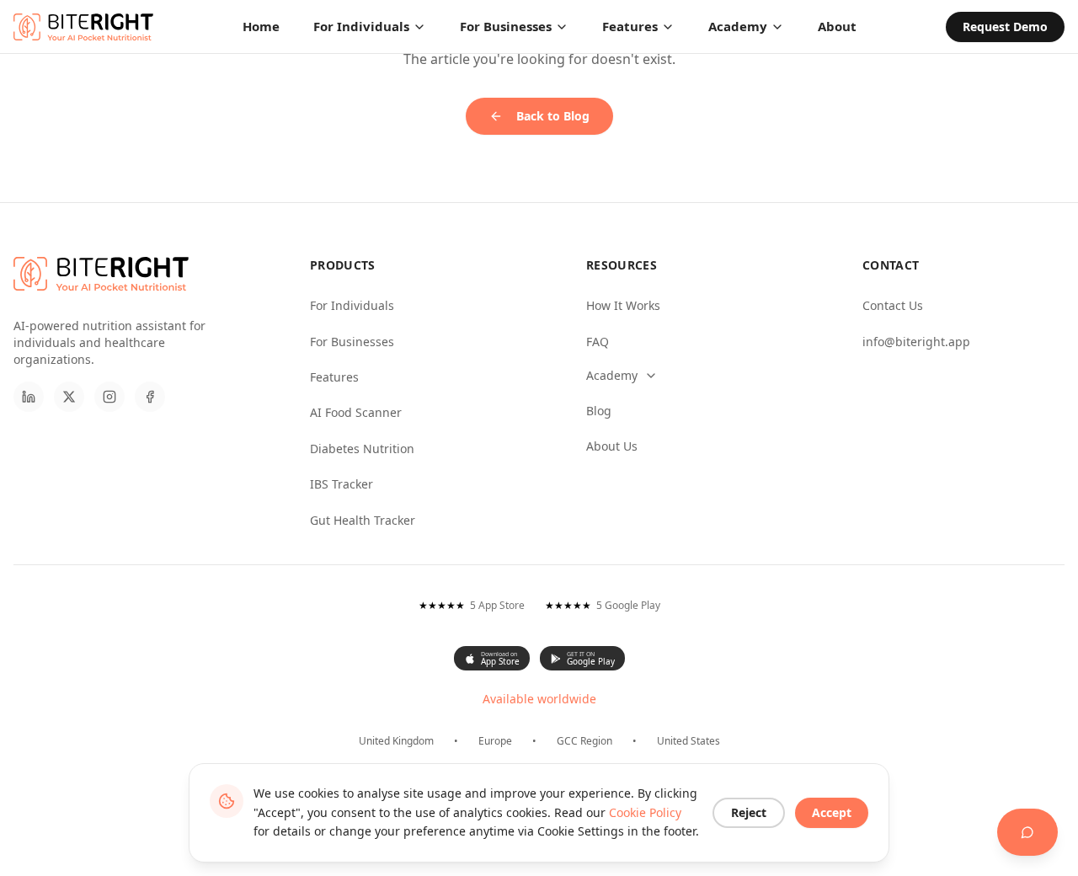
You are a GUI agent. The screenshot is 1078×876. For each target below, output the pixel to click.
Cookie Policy (645, 812)
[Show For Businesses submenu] (561, 27)
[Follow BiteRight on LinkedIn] (28, 397)
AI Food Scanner (356, 412)
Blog (598, 411)
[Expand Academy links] (651, 376)
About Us (612, 446)
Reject (748, 812)
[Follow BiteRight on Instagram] (109, 397)
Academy (737, 26)
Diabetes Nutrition (362, 449)
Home (261, 26)
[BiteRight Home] (83, 26)
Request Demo (1005, 27)
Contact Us (892, 305)
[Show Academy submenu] (777, 27)
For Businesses (506, 26)
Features (630, 26)
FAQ (597, 342)
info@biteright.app (916, 342)
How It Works (623, 305)
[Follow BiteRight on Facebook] (150, 397)
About (837, 26)
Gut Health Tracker (362, 520)
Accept (831, 812)
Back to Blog (553, 116)
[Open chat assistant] (1027, 832)
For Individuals (361, 26)
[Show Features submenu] (668, 27)
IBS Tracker (341, 484)
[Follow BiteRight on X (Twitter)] (69, 397)
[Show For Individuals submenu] (419, 27)
